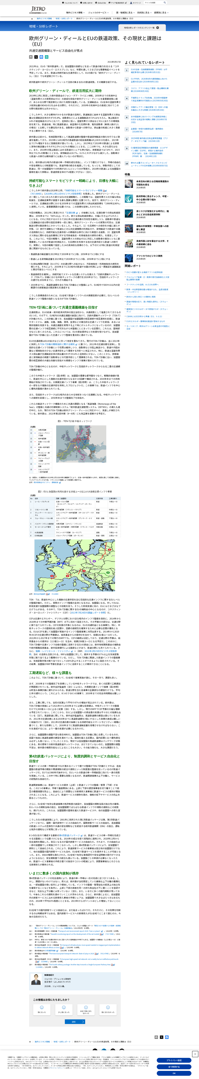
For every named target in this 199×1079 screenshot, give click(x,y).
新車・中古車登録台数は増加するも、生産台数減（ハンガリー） (147, 290)
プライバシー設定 (174, 1060)
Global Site (102, 3)
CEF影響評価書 (50, 950)
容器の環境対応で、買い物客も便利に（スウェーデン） (147, 302)
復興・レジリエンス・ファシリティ (53, 651)
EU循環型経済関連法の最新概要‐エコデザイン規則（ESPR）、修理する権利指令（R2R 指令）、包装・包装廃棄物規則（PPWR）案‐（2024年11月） (149, 152)
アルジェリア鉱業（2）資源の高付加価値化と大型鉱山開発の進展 (147, 278)
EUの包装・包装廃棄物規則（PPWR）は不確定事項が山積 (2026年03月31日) (149, 71)
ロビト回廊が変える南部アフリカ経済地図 (144, 272)
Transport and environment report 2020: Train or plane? (79, 931)
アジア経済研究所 (117, 3)
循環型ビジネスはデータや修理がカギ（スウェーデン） (147, 310)
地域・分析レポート (64, 18)
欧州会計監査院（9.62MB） (46, 594)
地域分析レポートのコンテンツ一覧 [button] (139, 27)
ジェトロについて (71, 3)
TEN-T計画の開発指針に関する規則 (57, 344)
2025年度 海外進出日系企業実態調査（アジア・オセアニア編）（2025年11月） (149, 139)
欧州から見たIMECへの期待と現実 (141, 296)
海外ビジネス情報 (44, 18)
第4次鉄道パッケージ (69, 835)
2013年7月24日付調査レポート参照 (88, 612)
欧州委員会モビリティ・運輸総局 (46, 482)
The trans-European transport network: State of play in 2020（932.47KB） (79, 953)
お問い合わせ (87, 3)
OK (174, 1073)
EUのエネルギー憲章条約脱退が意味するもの (145, 321)
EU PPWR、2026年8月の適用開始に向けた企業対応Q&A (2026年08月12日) (149, 80)
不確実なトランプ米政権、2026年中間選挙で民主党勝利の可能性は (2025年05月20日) (149, 99)
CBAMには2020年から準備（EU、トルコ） (144, 316)
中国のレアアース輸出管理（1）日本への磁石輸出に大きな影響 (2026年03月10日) (149, 108)
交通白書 (70, 212)
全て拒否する (174, 1067)
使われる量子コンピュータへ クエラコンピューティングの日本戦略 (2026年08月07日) (149, 164)
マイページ (137, 3)
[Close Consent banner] (195, 1054)
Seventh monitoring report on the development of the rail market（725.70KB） (82, 934)
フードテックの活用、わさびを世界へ (142, 284)
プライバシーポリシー (56, 1068)
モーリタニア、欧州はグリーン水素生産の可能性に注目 (148, 327)
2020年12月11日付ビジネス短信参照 (63, 193)
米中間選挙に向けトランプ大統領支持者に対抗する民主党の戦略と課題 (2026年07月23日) (149, 119)
